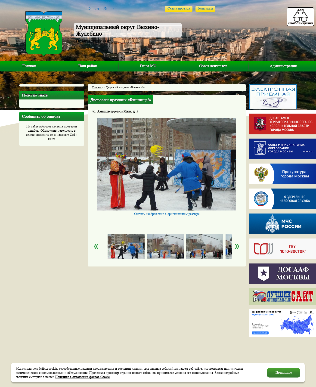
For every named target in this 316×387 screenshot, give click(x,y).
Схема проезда (178, 8)
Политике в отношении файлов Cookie (82, 377)
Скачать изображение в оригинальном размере (166, 214)
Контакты (205, 8)
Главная (29, 66)
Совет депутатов (213, 66)
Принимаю (284, 373)
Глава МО (148, 66)
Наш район (87, 66)
